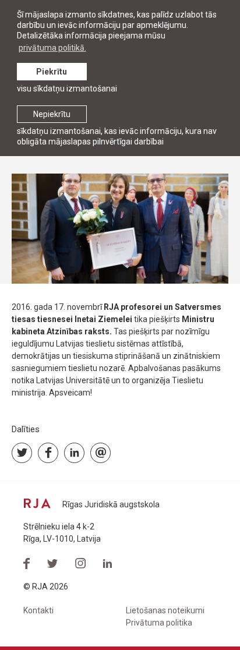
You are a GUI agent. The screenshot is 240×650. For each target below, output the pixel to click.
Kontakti (38, 610)
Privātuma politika (159, 622)
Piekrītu (51, 71)
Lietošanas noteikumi (165, 610)
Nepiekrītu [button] (51, 114)
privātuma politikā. (52, 47)
